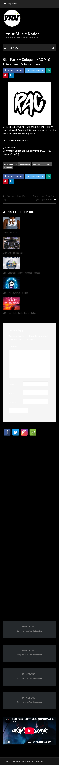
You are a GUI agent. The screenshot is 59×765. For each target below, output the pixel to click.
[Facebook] (7, 432)
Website (13, 402)
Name (11, 384)
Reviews (46, 164)
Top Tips (8, 168)
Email (11, 393)
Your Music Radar (22, 33)
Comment (14, 346)
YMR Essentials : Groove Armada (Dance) (21, 272)
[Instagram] (24, 432)
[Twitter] (15, 432)
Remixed (36, 164)
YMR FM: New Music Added (15, 293)
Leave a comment (32, 64)
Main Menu (13, 47)
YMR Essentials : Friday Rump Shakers (20, 313)
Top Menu (12, 3)
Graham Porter (12, 64)
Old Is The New (10, 232)
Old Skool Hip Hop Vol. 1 (14, 252)
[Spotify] (33, 432)
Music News (25, 164)
